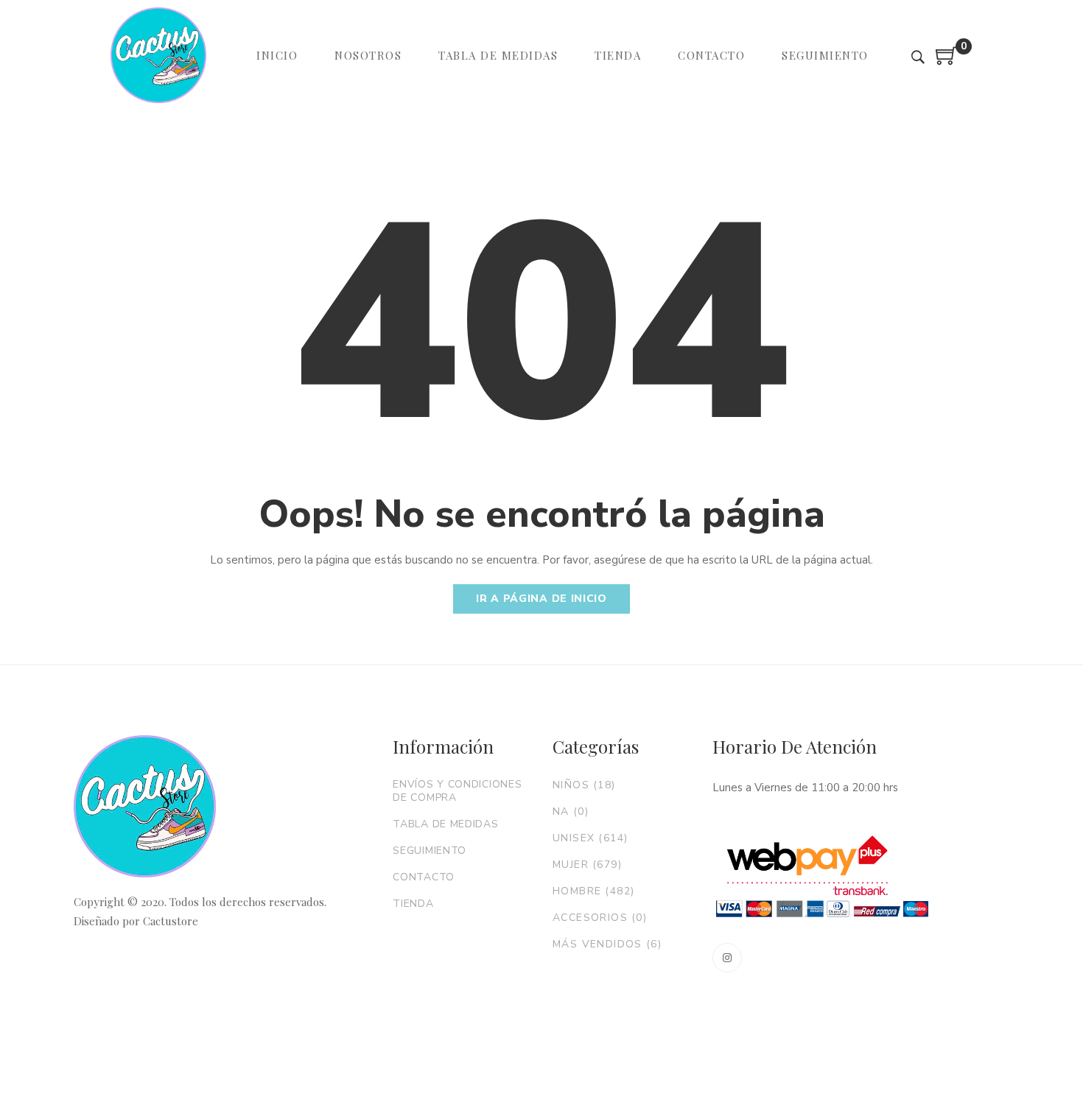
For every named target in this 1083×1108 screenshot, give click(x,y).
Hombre (593, 891)
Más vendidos (607, 944)
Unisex (590, 838)
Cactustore (170, 921)
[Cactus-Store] (158, 55)
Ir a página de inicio (541, 599)
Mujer (587, 865)
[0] (947, 61)
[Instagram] (727, 957)
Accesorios (600, 918)
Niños (584, 785)
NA (571, 811)
